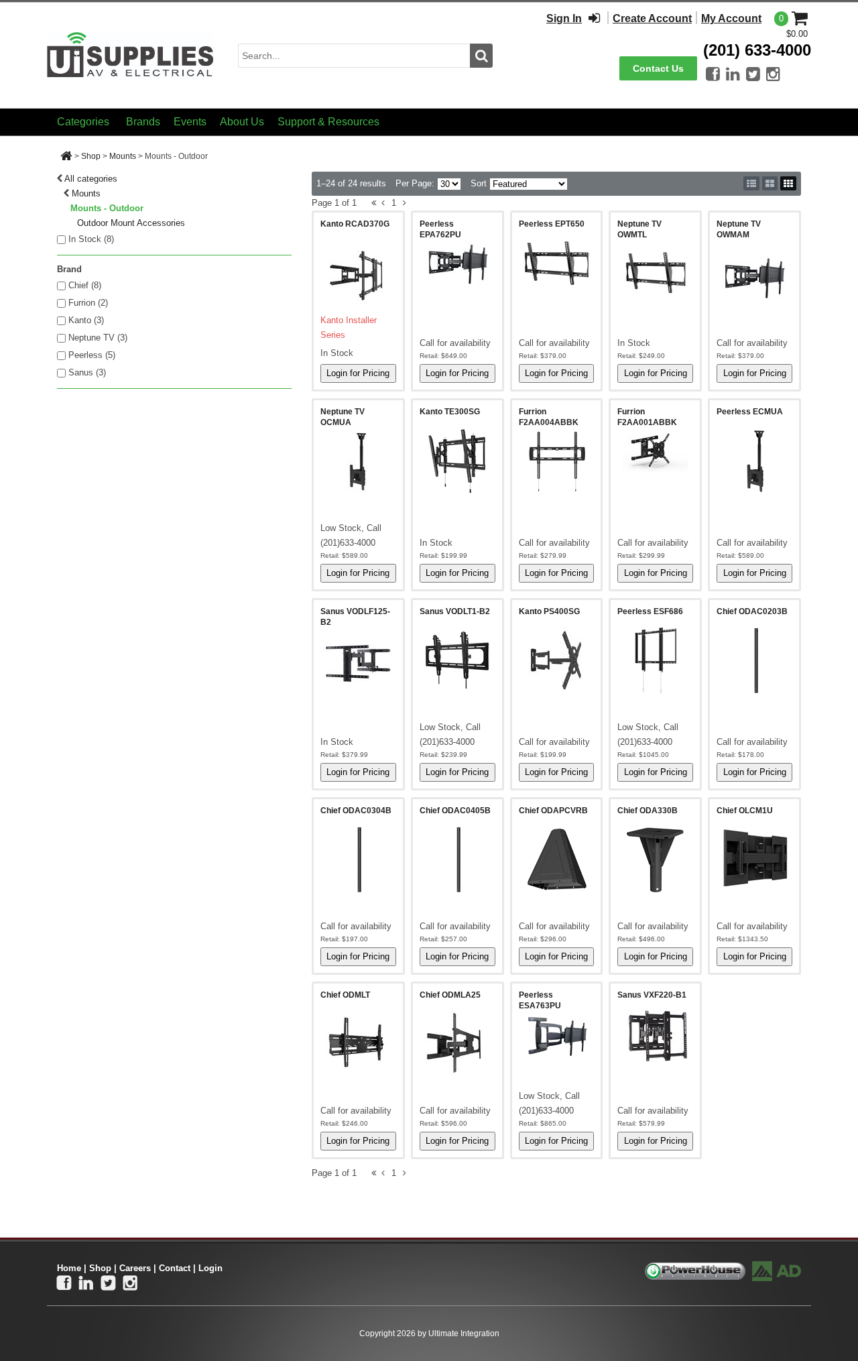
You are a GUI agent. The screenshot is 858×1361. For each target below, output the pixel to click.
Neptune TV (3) (97, 338)
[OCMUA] (358, 461)
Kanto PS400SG (549, 611)
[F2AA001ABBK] (655, 451)
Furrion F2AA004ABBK (548, 417)
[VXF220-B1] (655, 1035)
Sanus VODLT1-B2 (455, 611)
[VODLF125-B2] (358, 661)
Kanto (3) (86, 320)
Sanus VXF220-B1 (651, 995)
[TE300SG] (457, 460)
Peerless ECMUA (750, 411)
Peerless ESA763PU (540, 1000)
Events (190, 121)
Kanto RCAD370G (354, 224)
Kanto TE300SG (450, 411)
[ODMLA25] (457, 1043)
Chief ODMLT (345, 995)
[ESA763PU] (557, 1034)
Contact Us (658, 68)
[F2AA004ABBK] (557, 461)
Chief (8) (84, 285)
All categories (90, 179)
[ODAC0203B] (754, 660)
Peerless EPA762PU (440, 229)
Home (69, 1268)
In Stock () (91, 239)
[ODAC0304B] (358, 859)
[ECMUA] (754, 460)
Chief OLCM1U (745, 810)
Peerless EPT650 (552, 224)
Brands (143, 121)
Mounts (122, 156)
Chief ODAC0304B (355, 810)
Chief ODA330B (647, 810)
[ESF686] (655, 660)
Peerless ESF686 (650, 611)
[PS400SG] (557, 660)
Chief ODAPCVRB (553, 810)
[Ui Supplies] (130, 55)
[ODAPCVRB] (557, 859)
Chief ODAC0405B (455, 810)
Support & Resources (328, 121)
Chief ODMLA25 (450, 995)
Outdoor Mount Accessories (131, 223)
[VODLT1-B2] (457, 660)
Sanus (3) (87, 372)
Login (210, 1268)
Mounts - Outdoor (106, 208)
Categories (83, 121)
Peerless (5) (91, 355)
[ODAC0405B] (457, 859)
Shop (91, 156)
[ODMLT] (358, 1043)
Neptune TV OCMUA (342, 417)
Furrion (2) (88, 303)
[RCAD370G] (358, 272)
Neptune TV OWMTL (639, 229)
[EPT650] (557, 262)
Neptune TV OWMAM (739, 229)
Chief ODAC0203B (752, 611)
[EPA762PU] (457, 263)
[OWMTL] (655, 273)
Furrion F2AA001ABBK (647, 417)
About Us (242, 121)
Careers (135, 1268)
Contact (174, 1268)
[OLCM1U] (754, 858)
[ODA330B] (655, 859)
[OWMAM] (754, 273)
